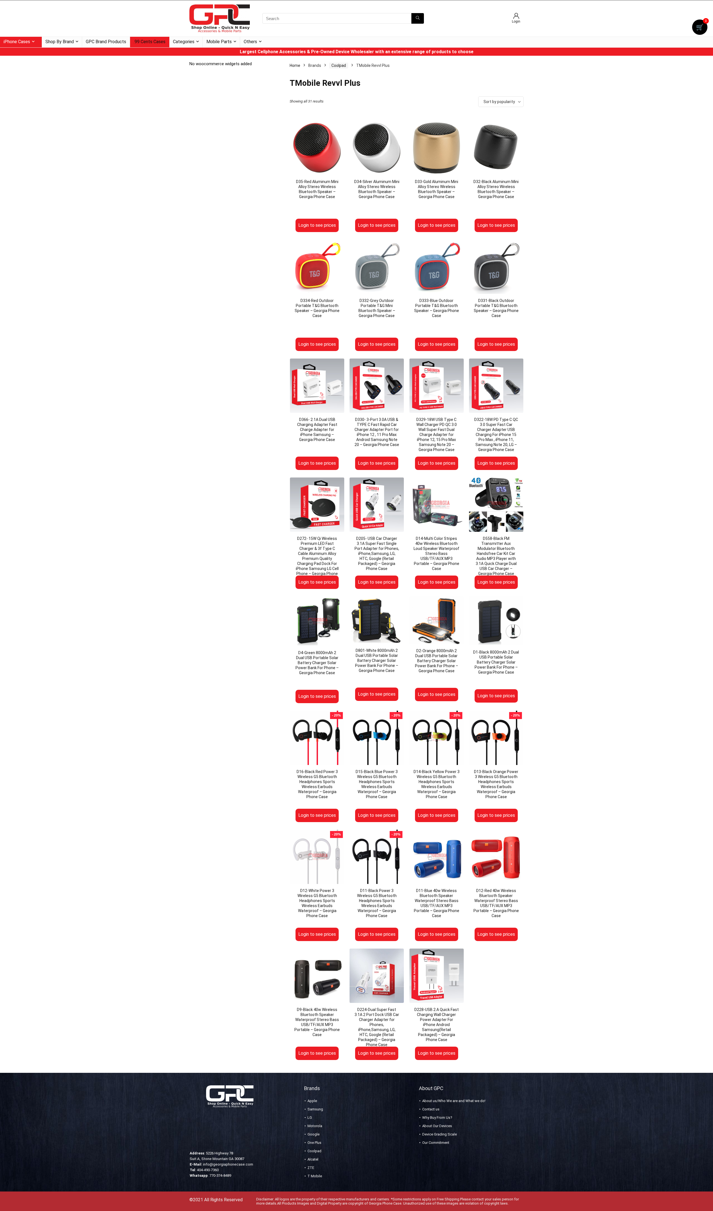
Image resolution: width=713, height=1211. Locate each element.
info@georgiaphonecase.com (228, 1164)
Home (295, 65)
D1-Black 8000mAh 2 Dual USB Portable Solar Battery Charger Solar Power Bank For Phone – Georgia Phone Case (496, 662)
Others (250, 41)
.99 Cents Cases (149, 41)
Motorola (314, 1126)
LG (309, 1117)
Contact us (430, 1109)
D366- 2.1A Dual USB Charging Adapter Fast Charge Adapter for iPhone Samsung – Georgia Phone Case (317, 429)
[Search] (417, 18)
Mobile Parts (219, 41)
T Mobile (314, 1176)
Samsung (315, 1109)
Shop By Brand (59, 41)
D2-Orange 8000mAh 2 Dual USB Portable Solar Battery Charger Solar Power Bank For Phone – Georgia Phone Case (436, 661)
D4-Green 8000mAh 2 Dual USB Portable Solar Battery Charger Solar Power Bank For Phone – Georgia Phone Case (317, 662)
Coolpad (338, 65)
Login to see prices (317, 225)
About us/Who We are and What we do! (453, 1101)
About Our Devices (437, 1126)
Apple (312, 1101)
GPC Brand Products (106, 41)
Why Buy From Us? (437, 1117)
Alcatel (312, 1159)
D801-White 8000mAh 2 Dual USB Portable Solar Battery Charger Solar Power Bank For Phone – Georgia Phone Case (376, 660)
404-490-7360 (208, 1170)
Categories (183, 41)
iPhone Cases (17, 41)
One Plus (314, 1143)
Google (313, 1134)
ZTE (310, 1168)
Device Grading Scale (439, 1134)
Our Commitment (435, 1143)
